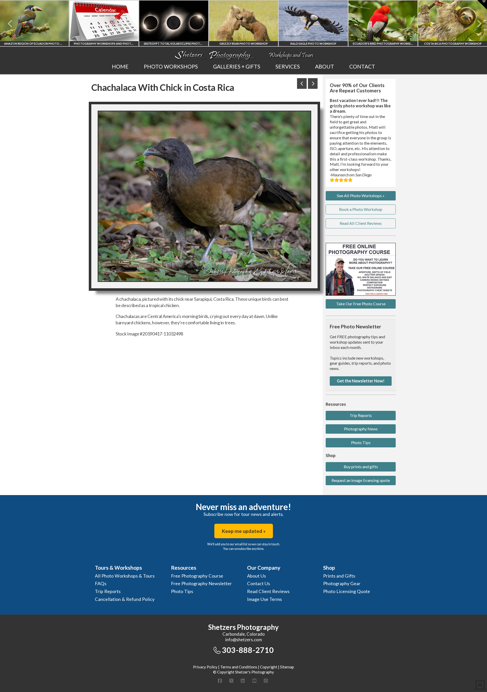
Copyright (268, 667)
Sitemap (287, 667)
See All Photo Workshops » (361, 195)
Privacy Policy (205, 667)
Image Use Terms (264, 599)
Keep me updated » (244, 531)
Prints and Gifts (339, 576)
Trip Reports (361, 415)
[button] (482, 5)
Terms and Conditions (238, 667)
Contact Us (258, 583)
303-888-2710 (248, 649)
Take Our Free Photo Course (361, 303)
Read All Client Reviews (361, 223)
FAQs (100, 583)
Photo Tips (361, 442)
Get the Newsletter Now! (361, 380)
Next (476, 23)
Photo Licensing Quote (346, 591)
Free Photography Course (197, 576)
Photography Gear (341, 583)
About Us (256, 576)
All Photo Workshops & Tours (124, 576)
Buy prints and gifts (361, 466)
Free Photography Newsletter (201, 583)
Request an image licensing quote (361, 480)
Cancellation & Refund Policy (124, 599)
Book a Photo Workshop (360, 209)
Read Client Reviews (268, 591)
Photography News (361, 428)
